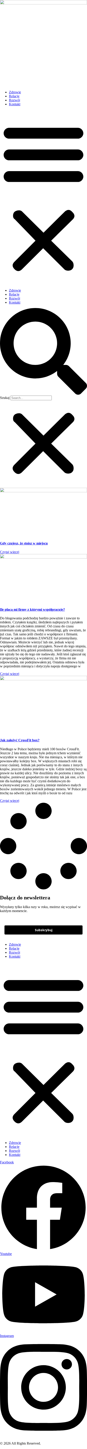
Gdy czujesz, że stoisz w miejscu (24, 543)
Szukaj (5, 398)
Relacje (14, 96)
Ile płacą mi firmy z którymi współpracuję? (32, 609)
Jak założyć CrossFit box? (19, 740)
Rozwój (14, 100)
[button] (43, 197)
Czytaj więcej (9, 552)
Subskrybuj (43, 930)
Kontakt (14, 104)
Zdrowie (15, 92)
